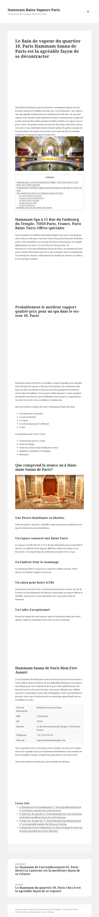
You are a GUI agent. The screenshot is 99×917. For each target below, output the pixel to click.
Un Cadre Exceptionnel (27, 205)
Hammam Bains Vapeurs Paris (34, 9)
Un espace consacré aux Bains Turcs (31, 198)
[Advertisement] (49, 84)
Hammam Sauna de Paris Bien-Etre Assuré (34, 207)
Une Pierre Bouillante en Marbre (30, 196)
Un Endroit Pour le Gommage (29, 200)
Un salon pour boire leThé (28, 203)
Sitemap (50, 912)
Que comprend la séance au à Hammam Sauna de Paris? (40, 193)
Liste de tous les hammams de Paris (30, 912)
